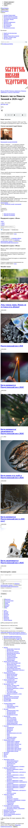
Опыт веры (10, 704)
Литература (10, 728)
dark (4, 104)
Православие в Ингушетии (14, 748)
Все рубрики (7, 26)
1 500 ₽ (2, 223)
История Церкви (11, 712)
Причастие (10, 797)
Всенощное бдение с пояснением (15, 808)
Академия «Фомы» (9, 19)
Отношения (7, 695)
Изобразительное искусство (14, 733)
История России (11, 713)
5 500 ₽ (2, 225)
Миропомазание (11, 801)
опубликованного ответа (7, 201)
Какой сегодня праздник (10, 33)
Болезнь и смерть (11, 717)
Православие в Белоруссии (14, 744)
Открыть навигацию (9, 2)
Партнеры (6, 618)
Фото (5, 755)
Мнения (6, 754)
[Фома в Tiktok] (6, 603)
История (6, 709)
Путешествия (7, 699)
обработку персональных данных (10, 240)
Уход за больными (11, 719)
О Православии (11, 707)
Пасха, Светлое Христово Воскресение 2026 (14, 663)
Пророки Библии (11, 654)
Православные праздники (11, 661)
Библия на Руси (11, 658)
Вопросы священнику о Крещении (16, 786)
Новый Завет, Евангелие (13, 649)
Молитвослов (7, 23)
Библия (6, 647)
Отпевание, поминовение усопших (16, 800)
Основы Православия (9, 15)
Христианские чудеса (12, 706)
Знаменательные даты (13, 710)
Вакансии (6, 617)
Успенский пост (11, 763)
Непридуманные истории (10, 16)
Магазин (6, 611)
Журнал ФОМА (5, 91)
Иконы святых (11, 677)
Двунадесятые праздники (13, 665)
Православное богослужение (11, 36)
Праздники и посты (9, 759)
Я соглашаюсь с (11, 238)
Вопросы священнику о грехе (15, 780)
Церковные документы (10, 811)
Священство (10, 804)
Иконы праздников (12, 675)
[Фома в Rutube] (6, 606)
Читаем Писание (11, 656)
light (2, 104)
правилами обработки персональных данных (13, 632)
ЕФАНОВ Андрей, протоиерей (13, 204)
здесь (15, 233)
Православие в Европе (13, 747)
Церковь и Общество (9, 812)
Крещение (9, 796)
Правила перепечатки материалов (13, 637)
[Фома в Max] (5, 607)
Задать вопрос (4, 202)
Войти (11, 43)
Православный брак (12, 723)
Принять (15, 826)
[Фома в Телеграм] (7, 602)
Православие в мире (9, 740)
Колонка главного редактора (11, 696)
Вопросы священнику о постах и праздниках (13, 91)
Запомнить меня (6, 591)
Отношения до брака (12, 721)
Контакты (6, 614)
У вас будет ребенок (12, 692)
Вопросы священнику (9, 22)
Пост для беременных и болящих (15, 766)
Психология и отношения (10, 18)
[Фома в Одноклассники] (8, 600)
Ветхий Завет (10, 650)
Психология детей (11, 686)
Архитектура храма (12, 681)
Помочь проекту (5, 236)
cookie (18, 639)
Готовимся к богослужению (11, 805)
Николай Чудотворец (9, 213)
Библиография (11, 660)
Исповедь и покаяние (12, 798)
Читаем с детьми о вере (10, 37)
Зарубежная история (12, 714)
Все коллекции (8, 38)
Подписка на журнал (9, 27)
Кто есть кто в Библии (13, 651)
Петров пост (10, 765)
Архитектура (10, 727)
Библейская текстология (13, 653)
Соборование (10, 803)
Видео (5, 756)
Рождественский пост (12, 760)
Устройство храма (11, 682)
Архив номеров (8, 620)
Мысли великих (11, 738)
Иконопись (10, 730)
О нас (5, 610)
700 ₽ (2, 221)
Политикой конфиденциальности (9, 242)
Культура (6, 726)
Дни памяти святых (12, 667)
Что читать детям (11, 691)
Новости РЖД (7, 700)
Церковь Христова (9, 810)
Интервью (6, 752)
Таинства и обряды (9, 794)
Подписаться (19, 628)
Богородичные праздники (14, 668)
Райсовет (6, 34)
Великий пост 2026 (12, 762)
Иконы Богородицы (12, 674)
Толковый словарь (12, 737)
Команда (6, 616)
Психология (7, 716)
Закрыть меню (4, 9)
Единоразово (6, 229)
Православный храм (9, 679)
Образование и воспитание (11, 698)
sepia (7, 104)
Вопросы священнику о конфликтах (16, 784)
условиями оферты (16, 238)
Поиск (5, 5)
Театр (8, 735)
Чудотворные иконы (12, 678)
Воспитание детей (8, 684)
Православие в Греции (13, 745)
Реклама (6, 613)
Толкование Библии (12, 657)
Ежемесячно (15, 229)
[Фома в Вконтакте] (7, 599)
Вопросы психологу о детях (14, 693)
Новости (6, 20)
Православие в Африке (13, 742)
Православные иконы (9, 672)
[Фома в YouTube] (6, 605)
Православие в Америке (13, 741)
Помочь (6, 8)
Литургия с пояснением (13, 807)
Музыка (9, 731)
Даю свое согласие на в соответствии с (11, 241)
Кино (8, 734)
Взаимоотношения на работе (14, 724)
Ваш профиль (7, 3)
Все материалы (8, 25)
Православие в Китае (12, 751)
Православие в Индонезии (14, 749)
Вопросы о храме (11, 793)
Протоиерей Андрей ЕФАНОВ (9, 142)
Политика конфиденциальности (12, 636)
